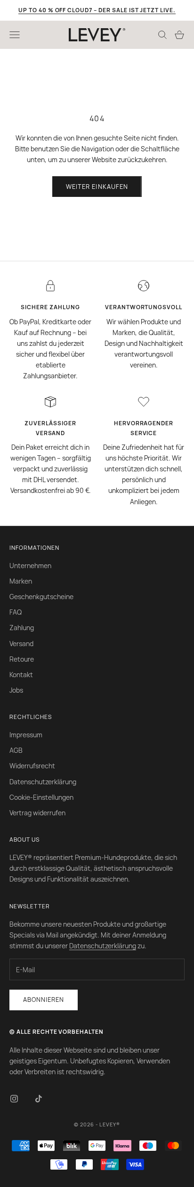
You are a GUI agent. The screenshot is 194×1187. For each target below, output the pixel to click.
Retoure (21, 659)
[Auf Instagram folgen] (14, 1098)
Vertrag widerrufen (37, 812)
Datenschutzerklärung (42, 781)
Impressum (25, 734)
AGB (16, 750)
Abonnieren (43, 999)
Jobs (16, 690)
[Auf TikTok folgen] (38, 1098)
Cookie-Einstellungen (41, 797)
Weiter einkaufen (97, 186)
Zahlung (21, 627)
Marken (20, 581)
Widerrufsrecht (32, 765)
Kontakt (21, 674)
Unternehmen (30, 565)
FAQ (15, 612)
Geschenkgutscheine (41, 596)
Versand (21, 643)
